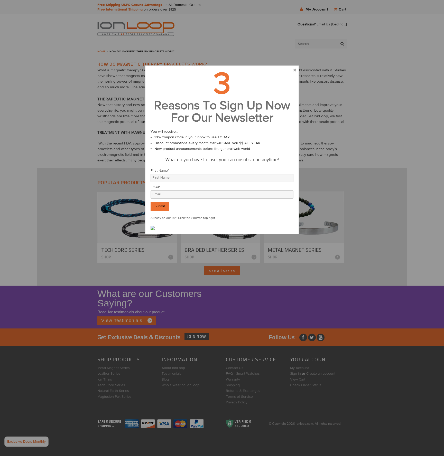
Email (155, 187)
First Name (160, 170)
